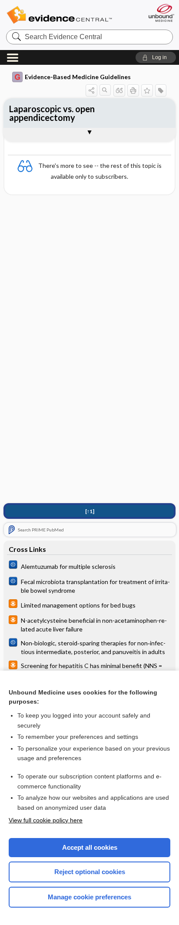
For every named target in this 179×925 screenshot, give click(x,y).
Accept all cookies (89, 847)
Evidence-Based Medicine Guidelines (78, 76)
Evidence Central (59, 15)
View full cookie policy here (46, 820)
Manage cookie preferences (89, 897)
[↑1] (89, 511)
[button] (156, 57)
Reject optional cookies (89, 871)
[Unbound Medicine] (161, 13)
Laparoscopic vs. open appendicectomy (52, 113)
